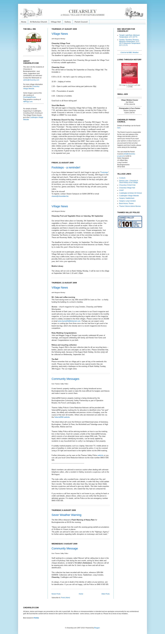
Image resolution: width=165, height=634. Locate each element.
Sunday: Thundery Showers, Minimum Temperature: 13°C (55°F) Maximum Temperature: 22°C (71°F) (130, 42)
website (100, 455)
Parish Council (81, 22)
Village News (60, 33)
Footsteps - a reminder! (66, 167)
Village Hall (56, 22)
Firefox (36, 618)
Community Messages (65, 378)
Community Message (65, 548)
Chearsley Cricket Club (127, 185)
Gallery (68, 22)
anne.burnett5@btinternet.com (69, 321)
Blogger (97, 628)
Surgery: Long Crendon (127, 201)
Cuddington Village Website (129, 196)
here (119, 128)
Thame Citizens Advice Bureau (130, 206)
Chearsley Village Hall (127, 188)
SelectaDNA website (62, 417)
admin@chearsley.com (31, 80)
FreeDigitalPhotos (29, 97)
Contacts (122, 178)
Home (23, 22)
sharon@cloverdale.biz (60, 196)
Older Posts (105, 594)
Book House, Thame (126, 203)
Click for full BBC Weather (130, 52)
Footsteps (104, 172)
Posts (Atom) (65, 598)
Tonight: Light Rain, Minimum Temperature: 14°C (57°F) (129, 36)
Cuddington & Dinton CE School (130, 193)
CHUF (121, 190)
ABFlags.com (27, 102)
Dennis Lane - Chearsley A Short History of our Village (128, 181)
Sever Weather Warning (66, 515)
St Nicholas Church (38, 22)
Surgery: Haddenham (126, 198)
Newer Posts (56, 594)
